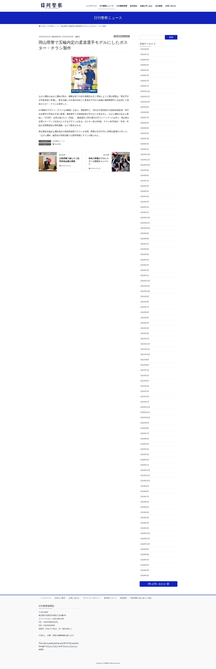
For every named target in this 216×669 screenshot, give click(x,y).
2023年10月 (145, 228)
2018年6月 (144, 565)
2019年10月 (145, 481)
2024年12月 (145, 154)
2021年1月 (144, 402)
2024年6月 (144, 186)
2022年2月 (144, 333)
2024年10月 (145, 165)
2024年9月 (144, 170)
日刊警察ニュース (121, 36)
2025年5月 (144, 128)
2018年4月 (144, 575)
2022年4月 (144, 323)
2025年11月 (145, 97)
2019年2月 (144, 523)
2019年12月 (145, 470)
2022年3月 (144, 328)
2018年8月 (144, 554)
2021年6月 (144, 376)
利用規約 (123, 598)
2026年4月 (144, 70)
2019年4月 (144, 512)
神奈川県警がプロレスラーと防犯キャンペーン (99, 161)
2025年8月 (144, 112)
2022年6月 (144, 312)
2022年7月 (144, 307)
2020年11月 (145, 412)
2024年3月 (144, 202)
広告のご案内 (60, 598)
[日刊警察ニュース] (48, 158)
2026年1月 (144, 86)
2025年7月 (144, 118)
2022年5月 (144, 318)
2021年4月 (144, 386)
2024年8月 (144, 175)
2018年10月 (145, 544)
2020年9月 (144, 423)
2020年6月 (144, 439)
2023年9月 (144, 233)
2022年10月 (145, 291)
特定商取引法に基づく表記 (141, 598)
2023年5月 (144, 254)
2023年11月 (145, 223)
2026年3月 (144, 75)
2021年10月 (145, 354)
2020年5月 (144, 444)
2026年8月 (144, 49)
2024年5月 (144, 191)
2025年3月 (144, 139)
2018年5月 (144, 570)
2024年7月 (144, 181)
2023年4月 (144, 260)
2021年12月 (145, 344)
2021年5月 (144, 381)
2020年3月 (144, 454)
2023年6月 (144, 249)
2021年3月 (144, 391)
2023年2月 (144, 270)
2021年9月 (144, 360)
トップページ (45, 598)
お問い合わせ (74, 598)
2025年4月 (144, 133)
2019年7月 (144, 497)
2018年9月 (144, 549)
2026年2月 (144, 81)
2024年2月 (144, 207)
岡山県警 (58, 144)
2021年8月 (144, 365)
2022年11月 (145, 286)
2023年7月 (144, 244)
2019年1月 (144, 528)
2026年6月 (144, 60)
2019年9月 (144, 486)
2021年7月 (144, 370)
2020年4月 (144, 449)
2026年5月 (144, 65)
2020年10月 (145, 418)
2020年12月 (145, 407)
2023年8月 (144, 239)
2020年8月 (144, 428)
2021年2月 (144, 397)
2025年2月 (144, 144)
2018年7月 (144, 560)
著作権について (110, 598)
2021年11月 (145, 349)
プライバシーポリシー (91, 598)
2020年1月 (144, 465)
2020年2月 (144, 460)
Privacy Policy (52, 646)
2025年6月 (144, 123)
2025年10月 (145, 102)
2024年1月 (144, 212)
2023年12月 (145, 218)
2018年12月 (145, 533)
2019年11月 (145, 475)
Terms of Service (70, 646)
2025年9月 (144, 107)
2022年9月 (144, 296)
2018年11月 (145, 539)
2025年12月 (145, 91)
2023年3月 (144, 265)
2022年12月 (145, 281)
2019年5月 (144, 507)
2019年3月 (144, 518)
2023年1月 (144, 275)
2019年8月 (144, 491)
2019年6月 (144, 502)
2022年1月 (144, 339)
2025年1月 (144, 149)
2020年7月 (144, 433)
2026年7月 (144, 54)
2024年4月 (144, 196)
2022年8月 (144, 302)
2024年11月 (145, 160)
